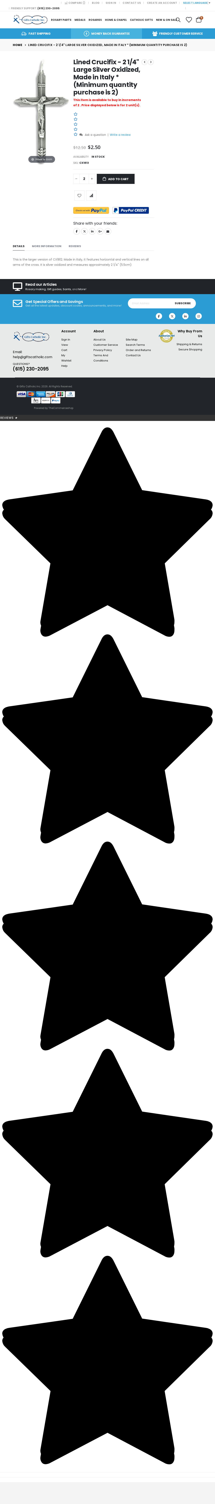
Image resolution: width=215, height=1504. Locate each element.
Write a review (120, 135)
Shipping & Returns (189, 344)
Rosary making (35, 289)
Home (17, 45)
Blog (96, 3)
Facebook (76, 231)
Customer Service (105, 345)
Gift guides (54, 289)
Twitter (84, 231)
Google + (100, 231)
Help (64, 366)
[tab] (19, 246)
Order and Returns (138, 350)
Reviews (9, 418)
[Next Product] (151, 62)
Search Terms (135, 345)
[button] (76, 134)
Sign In (111, 3)
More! (82, 289)
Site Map (132, 340)
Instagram (198, 316)
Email (108, 231)
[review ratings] (75, 124)
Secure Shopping (190, 349)
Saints (67, 289)
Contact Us (132, 3)
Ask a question (95, 135)
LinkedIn (92, 231)
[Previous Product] (144, 62)
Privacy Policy (102, 350)
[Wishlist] (189, 20)
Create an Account (162, 3)
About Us (99, 340)
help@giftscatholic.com (32, 357)
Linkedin (185, 316)
